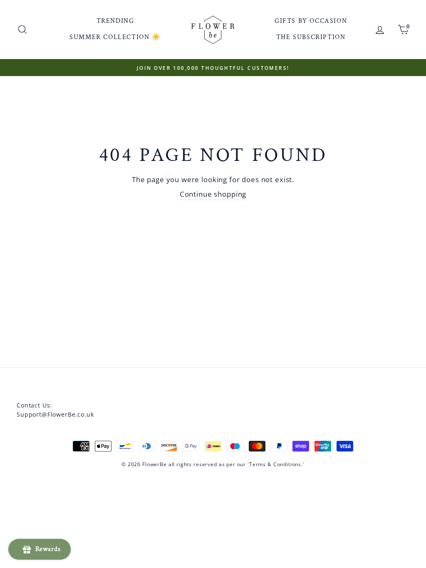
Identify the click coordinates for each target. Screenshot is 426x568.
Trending (115, 21)
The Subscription (311, 37)
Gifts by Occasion (311, 21)
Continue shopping (213, 194)
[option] (213, 67)
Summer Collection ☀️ (115, 37)
